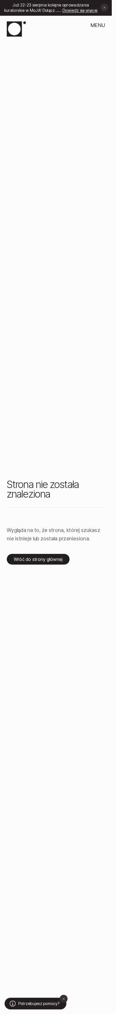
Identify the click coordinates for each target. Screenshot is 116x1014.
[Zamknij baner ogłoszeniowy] (104, 8)
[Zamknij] (64, 999)
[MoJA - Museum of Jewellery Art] (16, 29)
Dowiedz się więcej (78, 10)
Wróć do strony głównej (38, 559)
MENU (98, 25)
